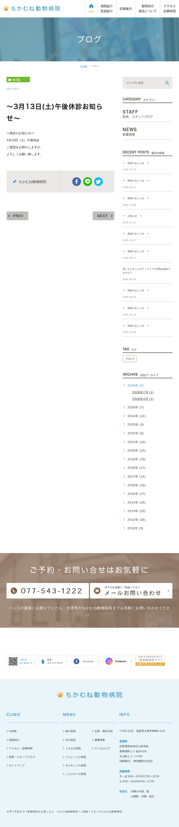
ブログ (129, 359)
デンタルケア (102, 748)
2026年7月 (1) (143, 392)
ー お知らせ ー (132, 216)
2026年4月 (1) (143, 399)
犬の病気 (70, 739)
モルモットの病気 (75, 765)
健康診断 (100, 739)
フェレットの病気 (75, 756)
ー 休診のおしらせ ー (136, 163)
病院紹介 (14, 739)
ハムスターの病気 (75, 773)
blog (16, 79)
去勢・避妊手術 (104, 731)
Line (87, 181)
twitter (98, 181)
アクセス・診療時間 (21, 748)
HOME (84, 66)
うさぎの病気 (73, 748)
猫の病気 (70, 731)
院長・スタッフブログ (22, 756)
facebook (76, 181)
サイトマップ (17, 765)
